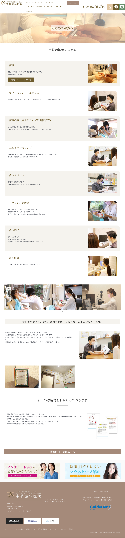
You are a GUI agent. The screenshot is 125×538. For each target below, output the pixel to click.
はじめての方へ (31, 2)
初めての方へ (8, 529)
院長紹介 (52, 2)
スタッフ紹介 (30, 7)
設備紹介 (39, 7)
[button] (6, 297)
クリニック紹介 (42, 2)
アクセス (58, 7)
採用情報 (29, 11)
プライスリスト (49, 7)
